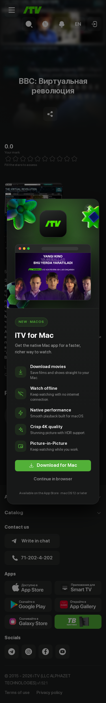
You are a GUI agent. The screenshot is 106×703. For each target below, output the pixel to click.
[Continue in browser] (89, 209)
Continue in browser (53, 478)
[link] (53, 465)
